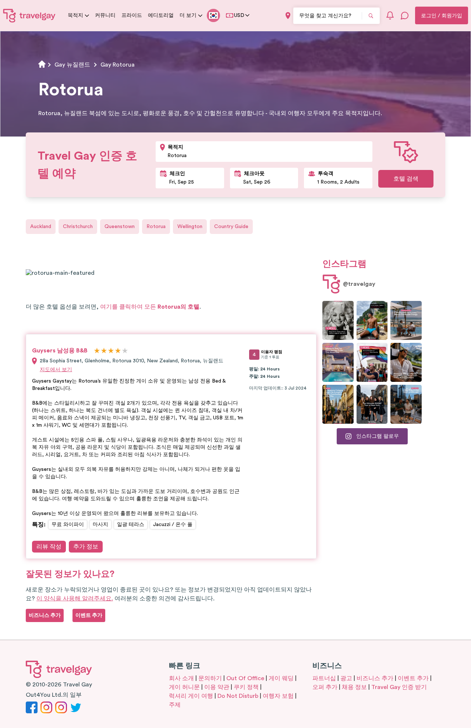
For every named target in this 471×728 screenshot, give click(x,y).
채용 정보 (354, 687)
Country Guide (231, 226)
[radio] (96, 351)
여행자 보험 (278, 696)
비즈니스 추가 (375, 678)
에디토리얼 (161, 15)
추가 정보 (85, 547)
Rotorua (156, 226)
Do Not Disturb (237, 696)
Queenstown (120, 226)
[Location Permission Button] (288, 15)
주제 (175, 705)
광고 (346, 678)
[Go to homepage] (29, 15)
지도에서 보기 (56, 369)
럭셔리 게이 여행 (191, 696)
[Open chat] (404, 15)
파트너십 (324, 678)
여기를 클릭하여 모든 (149, 307)
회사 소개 (181, 678)
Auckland (40, 226)
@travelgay (359, 284)
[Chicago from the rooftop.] (406, 404)
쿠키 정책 (246, 687)
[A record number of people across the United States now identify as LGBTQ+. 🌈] (372, 362)
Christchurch (78, 226)
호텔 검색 (405, 179)
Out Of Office (245, 678)
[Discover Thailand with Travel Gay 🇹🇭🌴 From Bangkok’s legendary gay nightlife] (372, 320)
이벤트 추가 (413, 678)
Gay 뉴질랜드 (72, 65)
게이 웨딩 (281, 678)
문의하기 (210, 678)
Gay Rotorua (117, 65)
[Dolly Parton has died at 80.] (338, 320)
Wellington (189, 226)
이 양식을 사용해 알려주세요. (74, 598)
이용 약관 (216, 687)
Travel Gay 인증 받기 (399, 687)
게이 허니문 (184, 687)
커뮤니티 (105, 15)
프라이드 (131, 15)
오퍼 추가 (324, 687)
